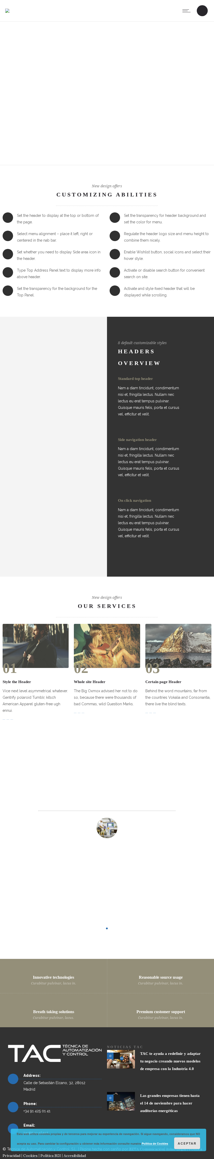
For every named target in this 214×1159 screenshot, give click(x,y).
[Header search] (202, 11)
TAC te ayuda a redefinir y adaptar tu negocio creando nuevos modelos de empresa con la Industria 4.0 (170, 1061)
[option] (107, 869)
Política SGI (50, 1155)
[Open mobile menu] (187, 10)
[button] (47, 867)
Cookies (30, 1155)
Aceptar (187, 1143)
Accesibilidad (75, 1155)
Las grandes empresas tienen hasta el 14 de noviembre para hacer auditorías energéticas (170, 1103)
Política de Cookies (155, 1143)
